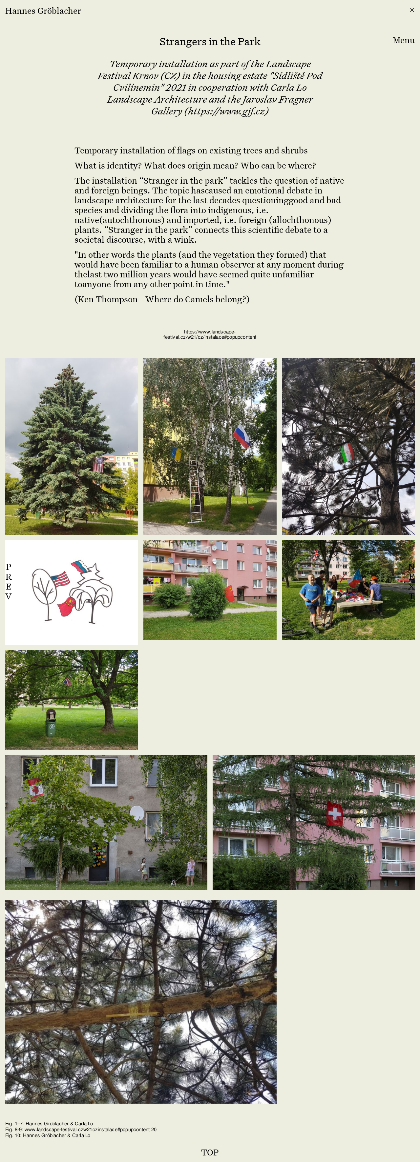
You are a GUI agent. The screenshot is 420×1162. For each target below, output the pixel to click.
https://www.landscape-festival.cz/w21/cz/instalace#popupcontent (209, 334)
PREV (8, 581)
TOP (210, 1152)
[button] (404, 30)
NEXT (411, 581)
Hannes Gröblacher (43, 10)
